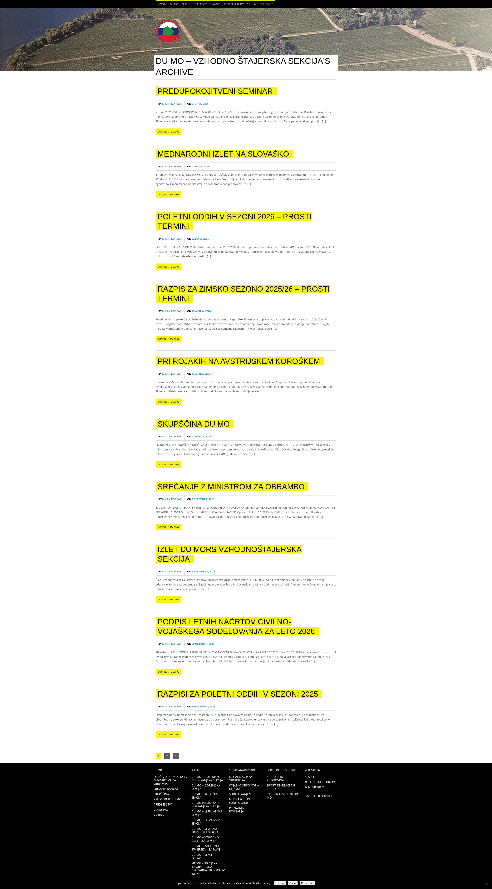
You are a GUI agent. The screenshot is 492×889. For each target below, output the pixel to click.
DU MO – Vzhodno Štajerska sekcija (205, 839)
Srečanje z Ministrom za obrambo (231, 486)
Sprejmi (280, 883)
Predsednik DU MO (167, 799)
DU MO (173, 5)
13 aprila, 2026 (199, 373)
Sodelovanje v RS (242, 794)
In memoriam (314, 787)
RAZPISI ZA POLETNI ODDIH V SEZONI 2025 (238, 694)
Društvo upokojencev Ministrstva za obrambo (170, 780)
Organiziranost (166, 789)
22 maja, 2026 (198, 238)
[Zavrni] (487, 884)
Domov (162, 4)
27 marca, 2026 (199, 436)
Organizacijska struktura (240, 778)
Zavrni (292, 883)
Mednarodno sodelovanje (239, 800)
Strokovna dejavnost (206, 5)
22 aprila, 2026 (199, 311)
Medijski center (262, 5)
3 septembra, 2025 (201, 706)
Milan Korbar (170, 103)
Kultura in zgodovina (275, 778)
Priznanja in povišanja (238, 809)
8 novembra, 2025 (201, 571)
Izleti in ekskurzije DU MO (283, 795)
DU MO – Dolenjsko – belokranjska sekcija (207, 778)
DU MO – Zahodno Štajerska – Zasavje (205, 847)
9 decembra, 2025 (200, 499)
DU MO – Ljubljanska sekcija (206, 813)
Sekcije (185, 5)
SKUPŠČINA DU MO (194, 424)
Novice (309, 776)
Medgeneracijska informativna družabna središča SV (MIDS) (208, 868)
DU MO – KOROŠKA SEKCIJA (204, 795)
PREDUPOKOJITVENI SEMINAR (215, 91)
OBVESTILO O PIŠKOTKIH (318, 796)
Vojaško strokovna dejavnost (244, 787)
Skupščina (161, 794)
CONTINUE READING (168, 131)
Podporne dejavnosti (236, 5)
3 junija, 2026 (198, 103)
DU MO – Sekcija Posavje (202, 856)
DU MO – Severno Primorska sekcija (204, 830)
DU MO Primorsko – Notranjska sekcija (206, 804)
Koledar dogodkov (319, 782)
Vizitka (159, 814)
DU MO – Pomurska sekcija (205, 821)
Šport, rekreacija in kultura (281, 787)
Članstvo (161, 809)
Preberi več (307, 883)
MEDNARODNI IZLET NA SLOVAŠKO (223, 154)
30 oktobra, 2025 (200, 643)
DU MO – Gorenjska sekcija (205, 787)
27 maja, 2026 (198, 166)
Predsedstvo (163, 804)
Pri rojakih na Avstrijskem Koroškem (239, 361)
